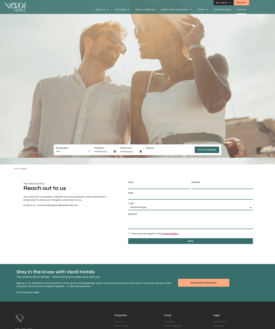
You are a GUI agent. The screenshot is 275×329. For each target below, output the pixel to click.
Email (130, 193)
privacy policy (170, 233)
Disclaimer (218, 325)
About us (100, 9)
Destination (62, 148)
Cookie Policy (220, 321)
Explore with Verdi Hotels (174, 9)
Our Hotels (120, 9)
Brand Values (121, 325)
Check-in (99, 148)
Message (132, 214)
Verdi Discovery (222, 9)
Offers (201, 9)
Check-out (126, 148)
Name (130, 182)
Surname (195, 182)
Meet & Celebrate (145, 9)
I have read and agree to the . (155, 233)
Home (16, 169)
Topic (131, 204)
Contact (241, 9)
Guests (150, 148)
